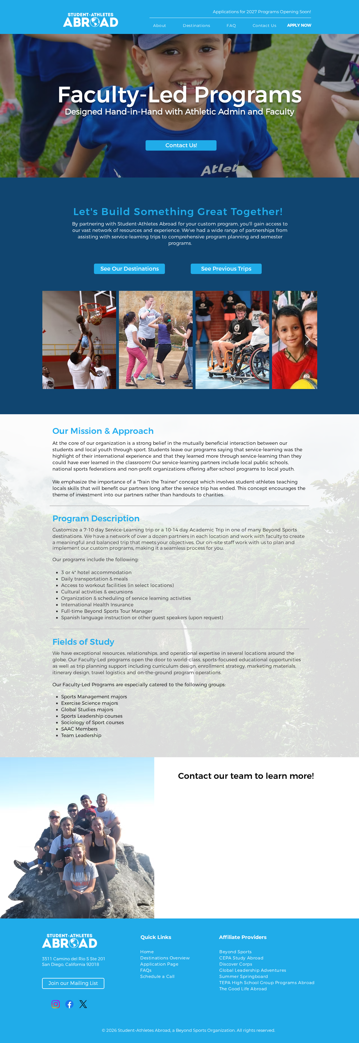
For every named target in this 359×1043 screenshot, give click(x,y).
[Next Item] (307, 340)
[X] (83, 1004)
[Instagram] (55, 1004)
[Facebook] (69, 1004)
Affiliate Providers (243, 937)
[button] (159, 25)
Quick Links (156, 937)
